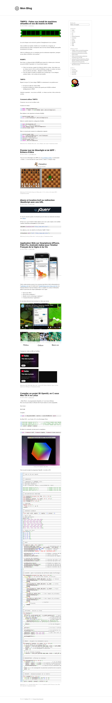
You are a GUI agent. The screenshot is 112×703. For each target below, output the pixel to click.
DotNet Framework (32, 192)
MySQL (29, 143)
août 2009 (74, 72)
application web (24, 286)
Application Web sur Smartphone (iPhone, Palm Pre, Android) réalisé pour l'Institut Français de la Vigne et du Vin (40, 245)
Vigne (53, 385)
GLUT (49, 684)
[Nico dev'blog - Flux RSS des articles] (75, 87)
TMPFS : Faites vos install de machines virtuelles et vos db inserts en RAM (38, 22)
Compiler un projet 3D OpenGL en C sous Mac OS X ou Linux (39, 394)
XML (31, 385)
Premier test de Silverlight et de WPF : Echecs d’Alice (38, 151)
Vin (55, 385)
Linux (26, 143)
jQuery (24, 218)
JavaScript (27, 236)
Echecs (47, 192)
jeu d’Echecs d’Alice (47, 157)
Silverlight (52, 192)
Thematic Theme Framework (38, 699)
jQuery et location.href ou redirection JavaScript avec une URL (37, 201)
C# (25, 192)
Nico (23, 25)
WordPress (26, 699)
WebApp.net (28, 386)
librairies (53, 684)
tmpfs (47, 143)
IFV (43, 385)
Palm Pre (49, 385)
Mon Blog (26, 8)
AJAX (26, 385)
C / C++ (44, 192)
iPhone (45, 385)
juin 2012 (74, 69)
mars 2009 (74, 74)
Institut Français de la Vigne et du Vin (48, 286)
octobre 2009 (74, 71)
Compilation (45, 684)
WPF (55, 192)
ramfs (44, 143)
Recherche (72, 23)
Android (40, 385)
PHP (29, 385)
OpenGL (31, 684)
